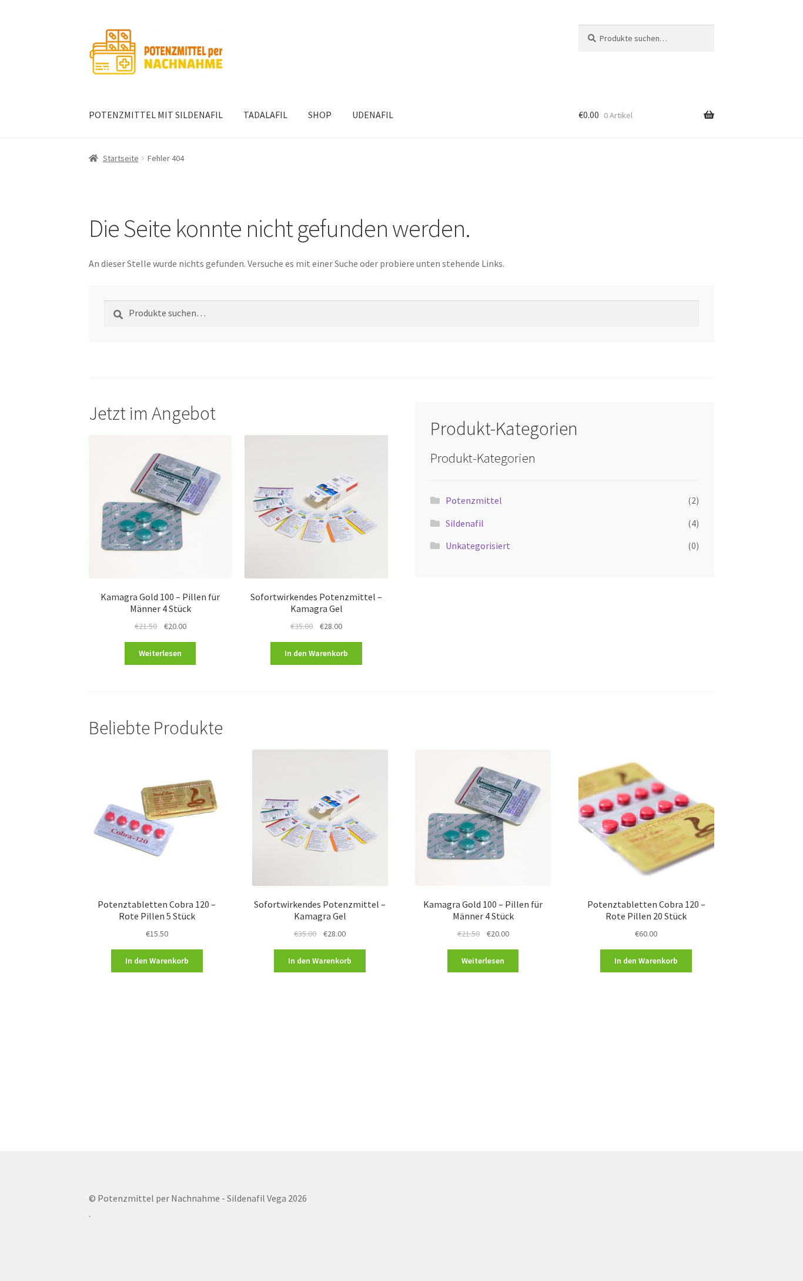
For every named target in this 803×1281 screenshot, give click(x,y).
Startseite (121, 158)
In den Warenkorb (316, 653)
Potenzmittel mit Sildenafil (156, 115)
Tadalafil (265, 115)
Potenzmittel (474, 500)
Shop (320, 115)
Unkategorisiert (478, 545)
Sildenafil (465, 523)
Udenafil (372, 115)
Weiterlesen (160, 653)
